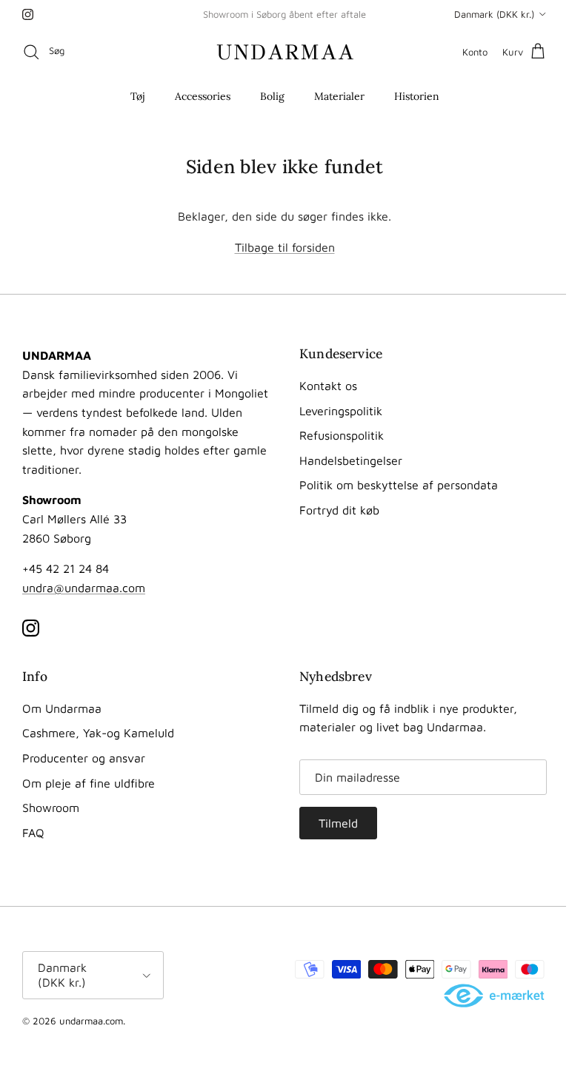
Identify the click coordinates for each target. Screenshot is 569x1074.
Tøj (137, 96)
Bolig (272, 96)
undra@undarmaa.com (83, 587)
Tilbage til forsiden (285, 247)
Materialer (339, 96)
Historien (416, 96)
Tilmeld (338, 823)
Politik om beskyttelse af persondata (398, 484)
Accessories (202, 96)
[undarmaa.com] (284, 52)
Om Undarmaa (62, 708)
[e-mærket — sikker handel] (495, 996)
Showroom (50, 807)
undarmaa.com (91, 1021)
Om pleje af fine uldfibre (88, 783)
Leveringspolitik (340, 410)
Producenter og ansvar (83, 758)
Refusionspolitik (341, 435)
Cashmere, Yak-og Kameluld (98, 732)
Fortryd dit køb (339, 510)
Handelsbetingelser (350, 460)
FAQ (33, 832)
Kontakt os (328, 385)
